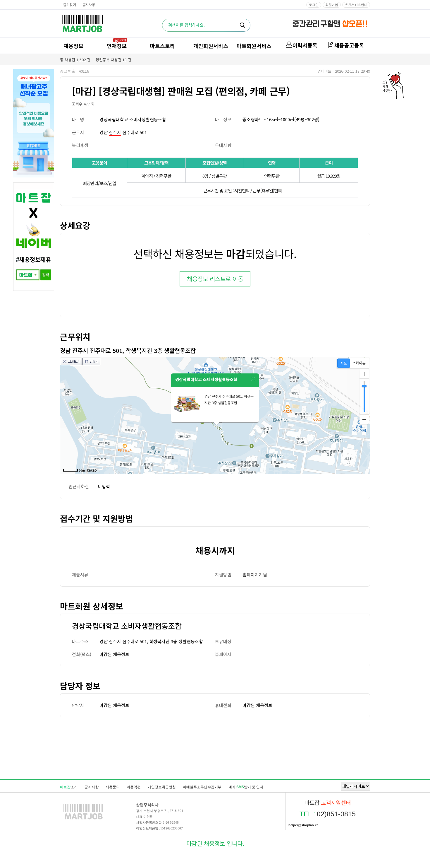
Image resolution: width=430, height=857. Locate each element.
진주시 (115, 132)
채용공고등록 (349, 45)
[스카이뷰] (359, 363)
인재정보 (117, 45)
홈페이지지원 (254, 574)
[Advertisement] (215, 748)
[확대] (364, 374)
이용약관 (134, 787)
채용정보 (73, 45)
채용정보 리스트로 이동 (215, 278)
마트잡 (82, 23)
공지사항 (88, 4)
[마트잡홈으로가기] (83, 819)
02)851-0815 (328, 814)
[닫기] (253, 379)
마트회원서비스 (254, 45)
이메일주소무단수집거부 (202, 787)
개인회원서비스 (210, 45)
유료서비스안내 (356, 4)
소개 (69, 787)
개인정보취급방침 (162, 787)
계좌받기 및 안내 (245, 787)
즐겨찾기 (69, 4)
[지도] (343, 363)
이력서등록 (305, 45)
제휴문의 (113, 787)
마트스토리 (162, 45)
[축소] (364, 419)
